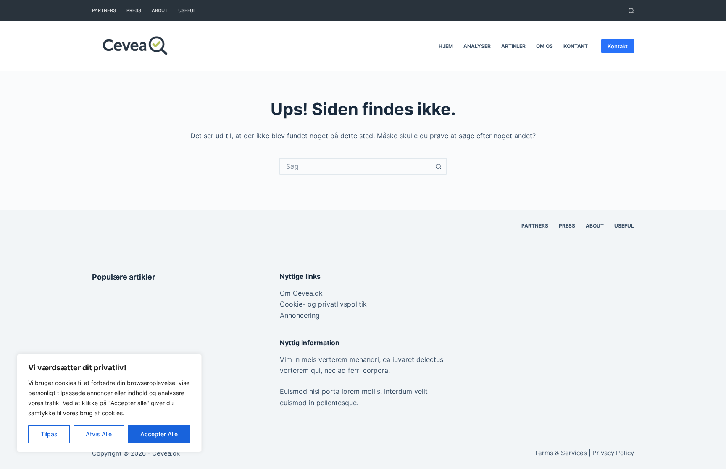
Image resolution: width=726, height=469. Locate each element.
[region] (109, 403)
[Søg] (631, 10)
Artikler (513, 46)
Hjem (446, 46)
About (160, 10)
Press (133, 10)
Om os (544, 46)
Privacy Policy (613, 453)
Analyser (477, 46)
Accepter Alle (159, 434)
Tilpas (49, 434)
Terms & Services (560, 453)
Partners (104, 10)
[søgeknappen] (438, 166)
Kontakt (575, 46)
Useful (187, 10)
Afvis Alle (99, 434)
